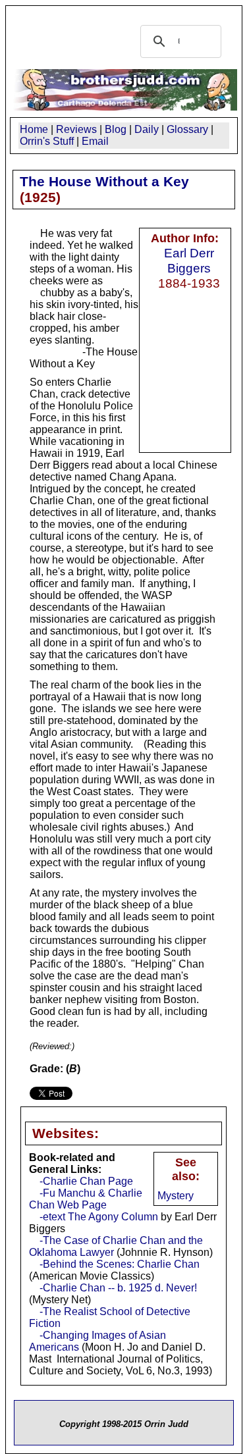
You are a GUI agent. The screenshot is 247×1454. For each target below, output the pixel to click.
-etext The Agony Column (99, 1216)
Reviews (76, 129)
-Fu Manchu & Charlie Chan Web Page (85, 1198)
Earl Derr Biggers (189, 260)
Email (95, 141)
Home (34, 129)
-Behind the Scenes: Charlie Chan (120, 1264)
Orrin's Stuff (47, 141)
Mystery (175, 1195)
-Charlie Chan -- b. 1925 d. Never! (118, 1287)
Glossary (187, 129)
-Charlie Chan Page (86, 1181)
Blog (115, 129)
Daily (146, 129)
